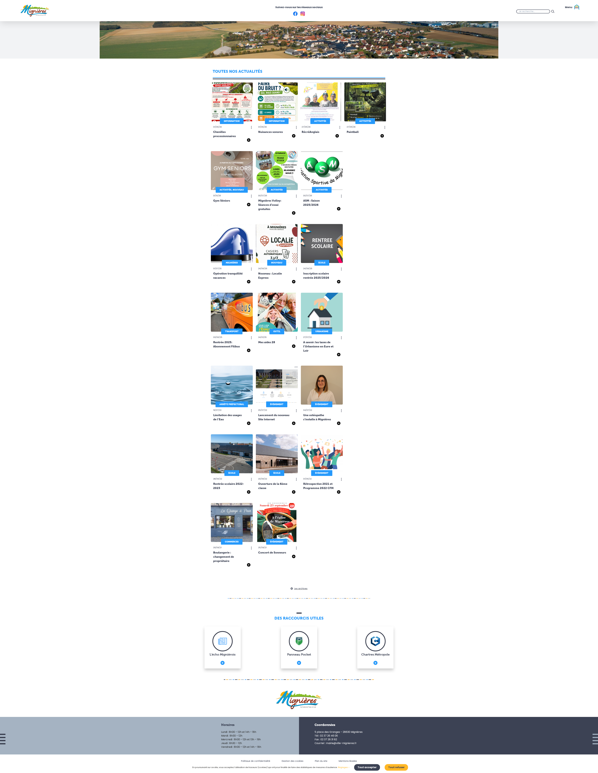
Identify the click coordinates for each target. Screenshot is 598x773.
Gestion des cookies (292, 761)
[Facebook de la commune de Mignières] (562, 11)
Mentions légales (348, 761)
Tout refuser (396, 767)
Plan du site (321, 761)
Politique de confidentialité (255, 761)
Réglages (343, 767)
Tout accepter (367, 767)
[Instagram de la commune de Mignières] (568, 11)
